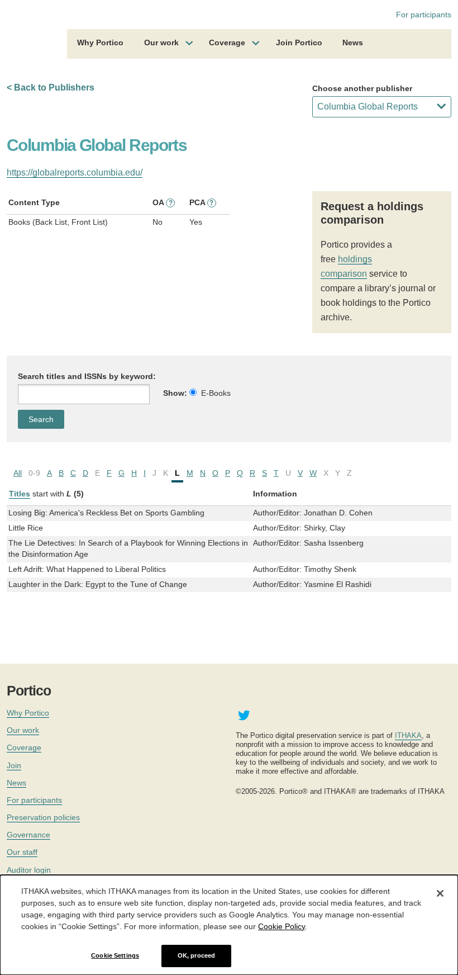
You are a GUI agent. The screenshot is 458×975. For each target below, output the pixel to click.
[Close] (440, 893)
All (17, 472)
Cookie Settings (115, 955)
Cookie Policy (281, 926)
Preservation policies (43, 817)
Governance (28, 834)
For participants (423, 14)
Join (14, 765)
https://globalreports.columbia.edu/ (74, 172)
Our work (161, 42)
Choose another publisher (362, 88)
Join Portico (299, 42)
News (352, 42)
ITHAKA (408, 735)
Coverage (227, 42)
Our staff (22, 852)
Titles (19, 493)
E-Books (216, 393)
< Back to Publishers (50, 87)
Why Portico (100, 42)
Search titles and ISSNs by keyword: (87, 376)
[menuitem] (100, 44)
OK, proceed (196, 955)
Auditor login (29, 869)
